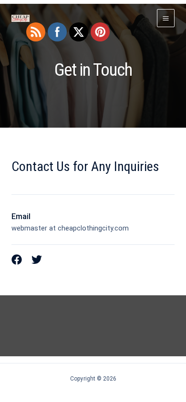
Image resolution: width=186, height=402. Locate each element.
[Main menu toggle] (166, 18)
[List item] (16, 259)
